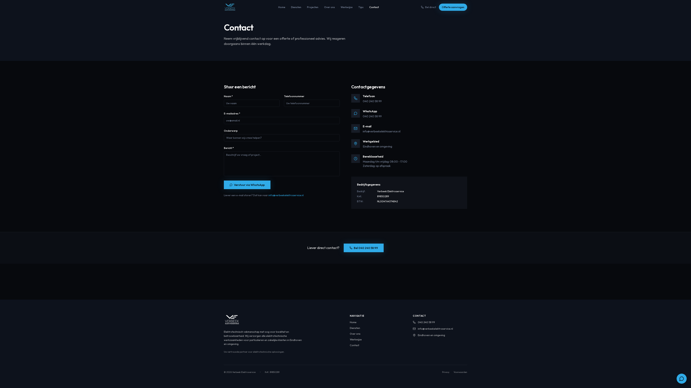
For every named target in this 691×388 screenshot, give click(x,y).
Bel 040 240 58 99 (366, 248)
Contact (374, 7)
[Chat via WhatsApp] (682, 379)
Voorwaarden (460, 372)
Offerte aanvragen (453, 7)
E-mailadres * (232, 113)
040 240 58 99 (372, 101)
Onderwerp (231, 130)
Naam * (228, 96)
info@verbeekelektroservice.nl (286, 195)
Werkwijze (347, 7)
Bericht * (229, 148)
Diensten (296, 7)
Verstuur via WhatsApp (249, 185)
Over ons (329, 7)
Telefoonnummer (294, 96)
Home (281, 7)
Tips (360, 7)
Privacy (445, 372)
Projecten (312, 7)
